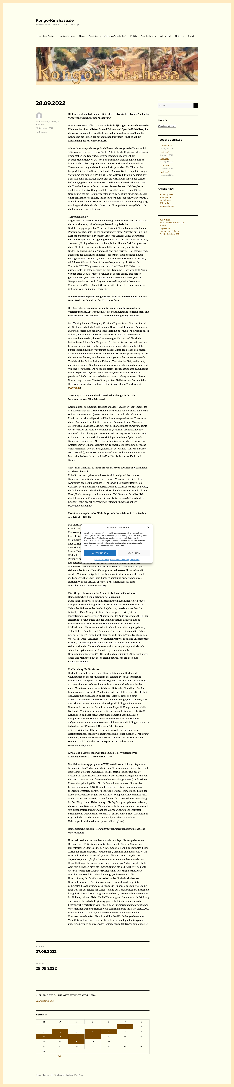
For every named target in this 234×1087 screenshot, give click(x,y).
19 (76, 1041)
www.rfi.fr (74, 387)
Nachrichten (41, 132)
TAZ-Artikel (165, 203)
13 (92, 1036)
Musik (191, 36)
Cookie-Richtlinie (102, 560)
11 (60, 1036)
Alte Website (165, 220)
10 (44, 1036)
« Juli (58, 1056)
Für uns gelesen (166, 195)
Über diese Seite (45, 36)
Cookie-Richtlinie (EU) (170, 234)
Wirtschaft (165, 36)
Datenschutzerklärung (119, 560)
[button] (148, 527)
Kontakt (163, 225)
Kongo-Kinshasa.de (55, 20)
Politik (133, 36)
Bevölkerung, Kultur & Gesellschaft (107, 36)
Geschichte (147, 36)
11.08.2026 (164, 165)
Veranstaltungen (167, 206)
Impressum (134, 560)
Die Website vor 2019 (45, 1001)
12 (76, 1036)
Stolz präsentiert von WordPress (69, 1075)
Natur (178, 36)
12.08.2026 (164, 152)
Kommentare (165, 197)
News (82, 36)
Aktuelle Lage (67, 36)
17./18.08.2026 (166, 145)
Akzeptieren (100, 553)
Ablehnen (134, 553)
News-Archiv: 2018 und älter (172, 223)
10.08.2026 (164, 172)
